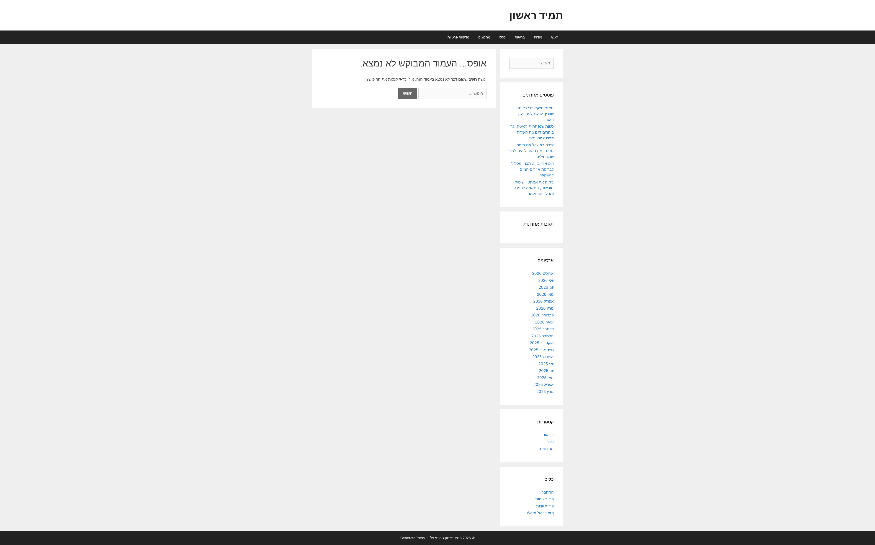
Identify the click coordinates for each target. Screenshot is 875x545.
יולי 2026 (546, 280)
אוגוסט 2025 (543, 356)
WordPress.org (540, 513)
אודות (538, 37)
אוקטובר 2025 (542, 343)
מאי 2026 (545, 294)
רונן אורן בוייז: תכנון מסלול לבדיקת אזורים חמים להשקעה (532, 169)
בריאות (520, 37)
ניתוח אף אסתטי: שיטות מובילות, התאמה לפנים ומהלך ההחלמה (534, 188)
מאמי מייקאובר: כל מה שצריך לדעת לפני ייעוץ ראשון (535, 114)
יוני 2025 (546, 370)
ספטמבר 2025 (541, 350)
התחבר (548, 492)
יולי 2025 (546, 364)
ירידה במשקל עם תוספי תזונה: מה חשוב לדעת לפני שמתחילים (531, 151)
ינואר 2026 (544, 322)
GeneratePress (412, 538)
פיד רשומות (544, 499)
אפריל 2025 (543, 384)
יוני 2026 (546, 287)
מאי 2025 (545, 377)
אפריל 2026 (543, 301)
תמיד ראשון (536, 15)
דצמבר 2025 (543, 329)
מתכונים (484, 37)
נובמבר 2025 (542, 336)
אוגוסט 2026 (543, 273)
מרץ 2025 (545, 391)
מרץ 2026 (545, 308)
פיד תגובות (545, 506)
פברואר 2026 (542, 315)
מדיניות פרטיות (458, 37)
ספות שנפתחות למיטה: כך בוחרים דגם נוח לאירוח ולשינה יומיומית (532, 132)
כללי (502, 37)
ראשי (554, 37)
